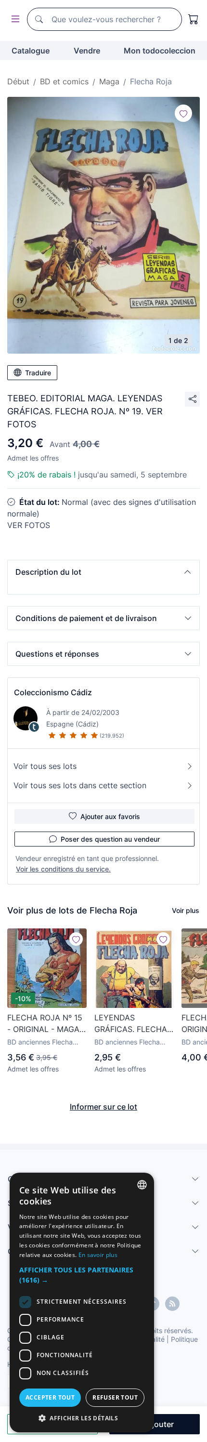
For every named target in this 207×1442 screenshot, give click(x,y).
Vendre (87, 50)
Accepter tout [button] (50, 1397)
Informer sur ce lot (103, 1106)
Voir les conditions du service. (63, 869)
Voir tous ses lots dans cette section (79, 785)
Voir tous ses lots (45, 766)
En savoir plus (97, 1255)
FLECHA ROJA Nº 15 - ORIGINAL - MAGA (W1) (44, 1024)
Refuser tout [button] (115, 1397)
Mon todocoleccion (159, 50)
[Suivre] (183, 113)
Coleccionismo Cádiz (53, 692)
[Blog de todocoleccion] (172, 1303)
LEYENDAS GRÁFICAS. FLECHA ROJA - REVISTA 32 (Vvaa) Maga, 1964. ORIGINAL (130, 1024)
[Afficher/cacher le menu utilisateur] (13, 19)
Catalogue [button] (31, 50)
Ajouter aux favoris (110, 816)
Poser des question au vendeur (110, 839)
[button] (103, 572)
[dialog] (82, 1302)
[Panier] (193, 19)
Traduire (38, 373)
